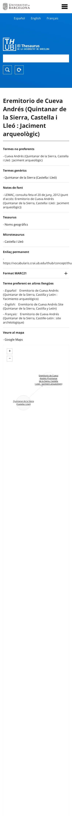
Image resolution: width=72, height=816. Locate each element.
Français (52, 18)
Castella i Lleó (14, 242)
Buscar (7, 69)
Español (19, 18)
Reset (19, 69)
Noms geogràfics (16, 224)
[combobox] (36, 58)
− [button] (10, 358)
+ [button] (10, 351)
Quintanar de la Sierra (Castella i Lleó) (31, 177)
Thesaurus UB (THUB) (26, 44)
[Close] (64, 6)
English (36, 18)
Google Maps (14, 339)
